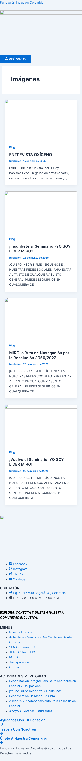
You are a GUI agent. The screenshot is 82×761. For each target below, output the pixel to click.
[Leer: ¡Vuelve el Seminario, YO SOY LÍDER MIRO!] (41, 424)
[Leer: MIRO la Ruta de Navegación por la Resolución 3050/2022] (41, 318)
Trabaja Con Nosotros (18, 729)
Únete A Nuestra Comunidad (23, 738)
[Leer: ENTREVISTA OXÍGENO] (41, 120)
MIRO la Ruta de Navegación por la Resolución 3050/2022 (39, 355)
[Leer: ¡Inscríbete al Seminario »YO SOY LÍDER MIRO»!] (41, 211)
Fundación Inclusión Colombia (21, 2)
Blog (12, 147)
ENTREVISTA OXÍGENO (30, 154)
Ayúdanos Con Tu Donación (22, 720)
